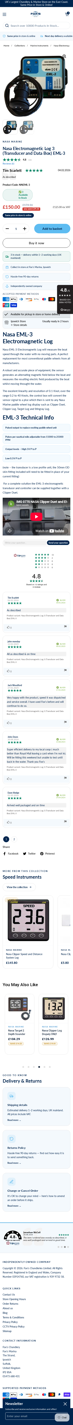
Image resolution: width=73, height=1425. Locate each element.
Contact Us (9, 1294)
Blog (5, 1312)
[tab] (19, 325)
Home (6, 45)
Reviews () (8, 163)
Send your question (58, 542)
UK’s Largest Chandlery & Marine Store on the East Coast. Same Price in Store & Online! (36, 3)
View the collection (17, 887)
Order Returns (10, 1303)
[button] (7, 228)
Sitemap (7, 1331)
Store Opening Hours (14, 1299)
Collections (20, 45)
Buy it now (36, 243)
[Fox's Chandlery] (35, 14)
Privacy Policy (10, 1321)
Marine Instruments (39, 45)
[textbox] (25, 543)
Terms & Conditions (13, 1317)
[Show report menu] (65, 627)
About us (8, 1308)
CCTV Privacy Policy (13, 1326)
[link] (36, 1238)
